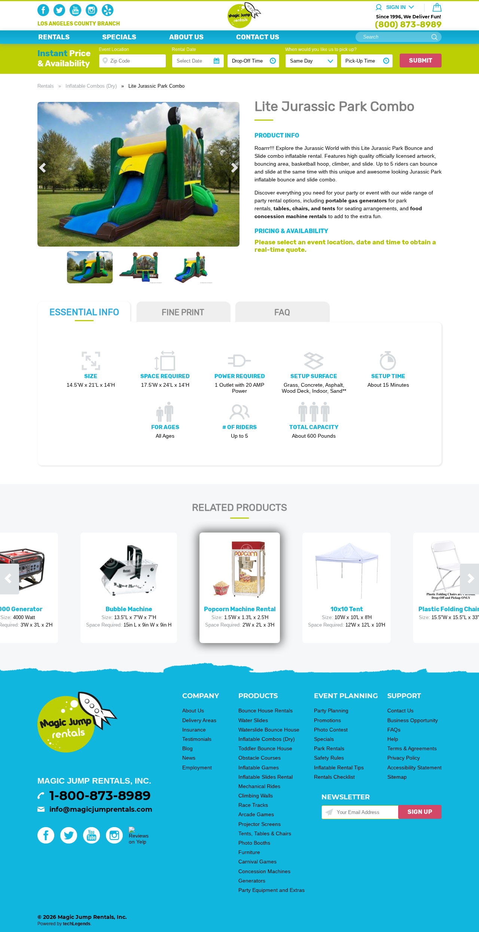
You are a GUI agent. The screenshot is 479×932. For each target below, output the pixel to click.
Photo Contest (331, 730)
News (188, 758)
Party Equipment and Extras (271, 890)
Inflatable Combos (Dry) (91, 86)
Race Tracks (253, 805)
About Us (193, 711)
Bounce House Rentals (265, 711)
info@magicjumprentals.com (100, 809)
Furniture (249, 852)
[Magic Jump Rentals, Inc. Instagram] (93, 14)
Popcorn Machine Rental (240, 609)
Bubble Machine (129, 609)
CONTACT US (257, 37)
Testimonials (196, 739)
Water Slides (253, 720)
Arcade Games (256, 814)
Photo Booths (254, 843)
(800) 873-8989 (408, 24)
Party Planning (331, 711)
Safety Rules (329, 758)
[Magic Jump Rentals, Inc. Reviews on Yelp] (139, 842)
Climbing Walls (255, 796)
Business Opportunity (412, 720)
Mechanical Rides (259, 786)
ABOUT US (186, 37)
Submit (420, 60)
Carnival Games (257, 862)
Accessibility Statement (414, 767)
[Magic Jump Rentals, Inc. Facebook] (44, 14)
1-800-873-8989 (100, 795)
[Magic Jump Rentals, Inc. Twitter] (61, 14)
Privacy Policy (403, 758)
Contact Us (400, 711)
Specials (324, 739)
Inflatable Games (258, 767)
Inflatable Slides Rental (265, 777)
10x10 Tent (346, 609)
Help (392, 739)
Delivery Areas (199, 720)
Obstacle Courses (259, 758)
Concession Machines (264, 871)
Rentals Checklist (334, 777)
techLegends (77, 923)
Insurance (194, 730)
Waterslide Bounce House (268, 730)
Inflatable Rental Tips (339, 767)
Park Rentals (329, 748)
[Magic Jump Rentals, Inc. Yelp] (109, 14)
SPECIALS (119, 37)
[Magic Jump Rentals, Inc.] (239, 26)
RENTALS (54, 37)
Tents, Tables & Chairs (264, 833)
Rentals (45, 86)
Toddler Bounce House (265, 748)
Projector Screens (259, 824)
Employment (197, 767)
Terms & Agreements (412, 748)
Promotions (327, 720)
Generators (251, 881)
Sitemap (397, 777)
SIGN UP (420, 811)
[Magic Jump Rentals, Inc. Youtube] (77, 14)
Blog (187, 748)
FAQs (393, 730)
